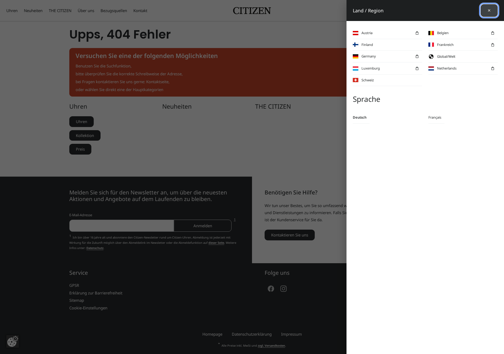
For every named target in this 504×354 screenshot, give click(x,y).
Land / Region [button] (368, 10)
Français (434, 117)
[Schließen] (489, 10)
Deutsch (359, 117)
